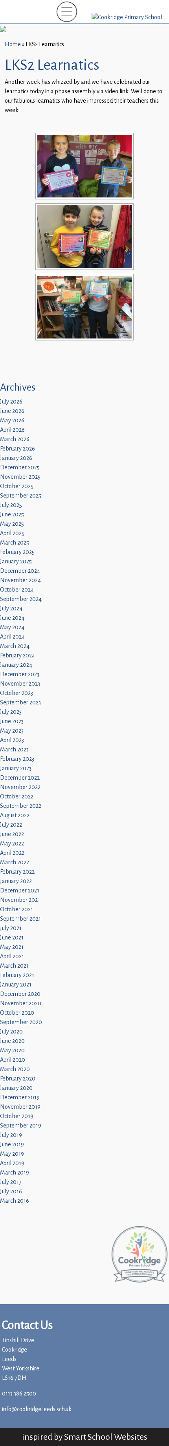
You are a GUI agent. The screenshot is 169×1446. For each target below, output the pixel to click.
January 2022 (16, 881)
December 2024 (20, 571)
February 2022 (17, 872)
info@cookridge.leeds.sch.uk (37, 1409)
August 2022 (14, 815)
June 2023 (12, 721)
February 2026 (17, 448)
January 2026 (16, 458)
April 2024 (12, 637)
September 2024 (21, 599)
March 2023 (14, 749)
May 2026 (12, 420)
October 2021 (16, 909)
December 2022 (20, 778)
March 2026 (14, 439)
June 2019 (12, 1144)
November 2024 (20, 580)
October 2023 (16, 693)
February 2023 (17, 759)
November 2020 (20, 1003)
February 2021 (17, 975)
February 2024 (17, 655)
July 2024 (11, 608)
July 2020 (11, 1031)
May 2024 (12, 627)
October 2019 (16, 1116)
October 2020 (17, 1013)
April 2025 (12, 533)
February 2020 (17, 1078)
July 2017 (11, 1182)
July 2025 (11, 505)
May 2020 (12, 1050)
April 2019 (12, 1163)
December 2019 (20, 1097)
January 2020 (16, 1088)
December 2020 (20, 994)
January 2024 (16, 665)
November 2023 (20, 684)
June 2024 (12, 618)
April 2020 (12, 1060)
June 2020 (12, 1041)
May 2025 (12, 524)
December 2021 (19, 890)
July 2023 (11, 712)
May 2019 (12, 1154)
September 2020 (21, 1022)
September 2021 (20, 919)
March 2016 (14, 1201)
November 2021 (20, 900)
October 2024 (17, 590)
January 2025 (16, 561)
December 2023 (19, 674)
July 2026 (11, 401)
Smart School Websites (105, 1436)
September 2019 (20, 1125)
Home (13, 44)
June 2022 (12, 834)
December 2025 (20, 467)
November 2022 (20, 787)
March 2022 (14, 862)
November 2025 (20, 477)
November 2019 (20, 1107)
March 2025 (14, 543)
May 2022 (12, 843)
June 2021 (12, 937)
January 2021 (15, 984)
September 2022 (20, 806)
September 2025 (20, 495)
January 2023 (15, 768)
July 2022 (11, 825)
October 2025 (16, 486)
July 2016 (11, 1191)
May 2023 (12, 731)
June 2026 (12, 411)
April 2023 (12, 740)
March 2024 (14, 646)
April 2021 (12, 956)
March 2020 (15, 1069)
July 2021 (11, 928)
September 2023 (20, 702)
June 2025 (12, 514)
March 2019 (14, 1172)
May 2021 (12, 947)
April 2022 (12, 853)
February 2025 (17, 552)
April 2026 (12, 430)
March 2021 (14, 966)
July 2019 (11, 1135)
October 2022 (16, 796)
